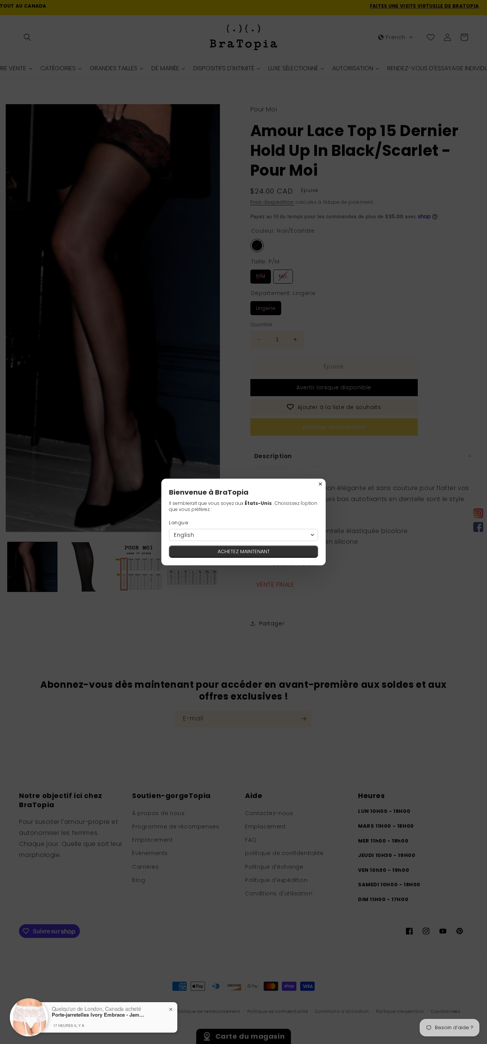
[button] (243, 535)
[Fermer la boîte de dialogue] (320, 484)
